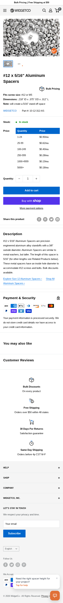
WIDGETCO (10, 110)
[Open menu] (4, 10)
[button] (55, 595)
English (8, 549)
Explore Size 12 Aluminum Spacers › (22, 278)
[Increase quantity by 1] (36, 178)
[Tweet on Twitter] (51, 219)
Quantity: (8, 178)
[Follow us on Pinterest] (24, 564)
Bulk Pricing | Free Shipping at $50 (31, 2)
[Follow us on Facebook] (5, 564)
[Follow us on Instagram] (18, 564)
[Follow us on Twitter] (11, 564)
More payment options (31, 208)
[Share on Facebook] (39, 219)
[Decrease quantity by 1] (19, 178)
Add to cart (31, 190)
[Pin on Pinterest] (45, 219)
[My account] (50, 10)
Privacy (44, 596)
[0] (57, 10)
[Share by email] (57, 219)
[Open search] (44, 10)
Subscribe (14, 533)
